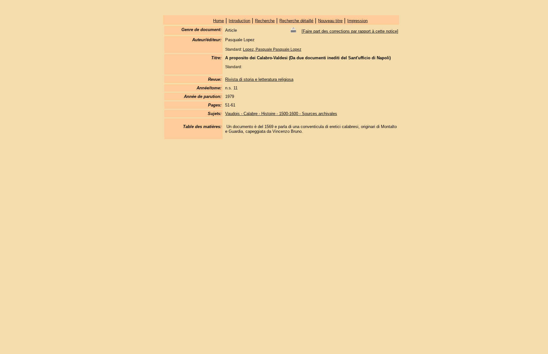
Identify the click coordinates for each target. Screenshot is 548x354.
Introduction (239, 20)
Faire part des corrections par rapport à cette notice (350, 31)
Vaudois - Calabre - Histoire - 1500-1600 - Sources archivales (281, 113)
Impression (357, 20)
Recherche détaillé (296, 20)
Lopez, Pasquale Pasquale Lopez (272, 49)
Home (218, 20)
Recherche (265, 20)
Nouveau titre (330, 20)
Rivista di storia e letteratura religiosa (259, 79)
